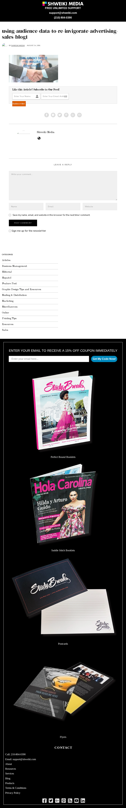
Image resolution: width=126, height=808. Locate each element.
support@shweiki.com (63, 12)
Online (5, 313)
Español (6, 278)
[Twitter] (59, 115)
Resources (7, 324)
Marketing (7, 301)
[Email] (79, 115)
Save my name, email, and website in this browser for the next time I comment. (51, 215)
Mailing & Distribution (14, 295)
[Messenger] (53, 115)
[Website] (39, 138)
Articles (6, 260)
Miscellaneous (10, 307)
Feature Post (9, 283)
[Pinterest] (66, 115)
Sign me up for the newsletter (28, 230)
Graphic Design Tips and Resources (21, 289)
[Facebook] (46, 115)
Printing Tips (9, 318)
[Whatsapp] (73, 115)
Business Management (14, 266)
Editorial (7, 272)
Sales (5, 330)
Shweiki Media (45, 132)
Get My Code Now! (104, 358)
